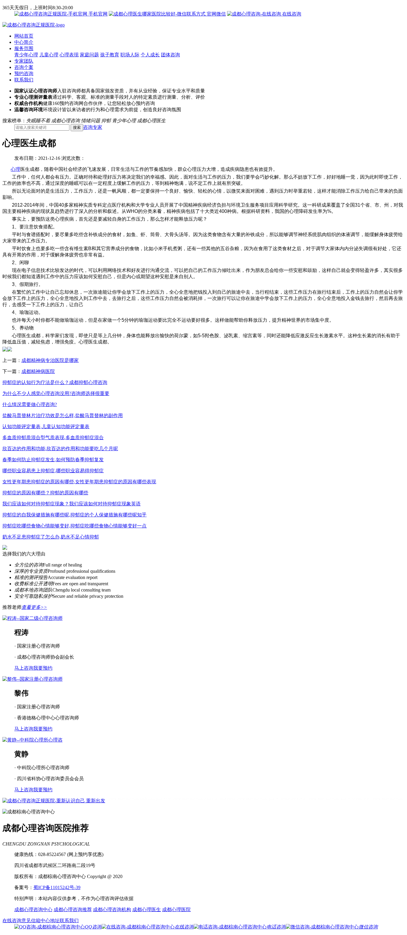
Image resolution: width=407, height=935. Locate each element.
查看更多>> (34, 607)
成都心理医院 (176, 909)
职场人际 (129, 54)
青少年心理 (26, 54)
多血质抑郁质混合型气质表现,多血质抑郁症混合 (53, 437)
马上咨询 (23, 668)
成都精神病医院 (38, 371)
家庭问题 (89, 54)
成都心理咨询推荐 (73, 909)
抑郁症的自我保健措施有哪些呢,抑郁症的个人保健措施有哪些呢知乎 (74, 514)
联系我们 (23, 79)
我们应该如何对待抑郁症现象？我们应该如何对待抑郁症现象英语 (71, 503)
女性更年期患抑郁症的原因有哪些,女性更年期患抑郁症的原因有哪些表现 (79, 481)
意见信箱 (31, 920)
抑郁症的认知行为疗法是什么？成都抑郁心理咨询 (54, 382)
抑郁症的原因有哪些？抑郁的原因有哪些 (45, 492)
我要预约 (42, 668)
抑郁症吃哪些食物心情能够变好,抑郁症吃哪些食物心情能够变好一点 (74, 525)
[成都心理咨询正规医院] (33, 24)
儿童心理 (48, 54)
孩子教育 (109, 54)
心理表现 (69, 54)
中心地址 (50, 920)
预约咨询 (23, 73)
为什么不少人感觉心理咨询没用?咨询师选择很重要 (55, 393)
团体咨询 (170, 54)
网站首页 (23, 35)
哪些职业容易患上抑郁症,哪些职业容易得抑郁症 (53, 470)
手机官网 (97, 13)
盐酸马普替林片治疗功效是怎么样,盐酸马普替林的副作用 (62, 415)
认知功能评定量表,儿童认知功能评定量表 (45, 426)
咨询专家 (92, 127)
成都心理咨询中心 (33, 909)
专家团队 (23, 61)
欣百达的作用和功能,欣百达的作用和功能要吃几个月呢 (60, 448)
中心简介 (23, 42)
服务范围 (23, 48)
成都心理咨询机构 (112, 909)
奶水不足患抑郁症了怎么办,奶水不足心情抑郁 (50, 536)
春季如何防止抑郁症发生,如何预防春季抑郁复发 (53, 459)
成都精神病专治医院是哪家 (50, 360)
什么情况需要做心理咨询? (29, 404)
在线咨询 (291, 13)
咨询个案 (23, 67)
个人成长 (150, 54)
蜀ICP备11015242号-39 (56, 887)
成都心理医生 (146, 909)
